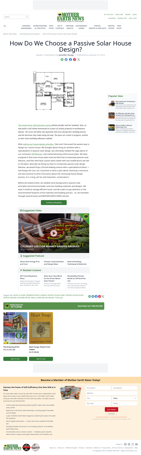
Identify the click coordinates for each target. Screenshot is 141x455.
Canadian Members (103, 417)
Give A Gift (133, 18)
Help (136, 448)
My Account (108, 14)
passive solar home (56, 295)
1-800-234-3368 (97, 306)
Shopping (112, 18)
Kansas (43, 295)
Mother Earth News (10, 34)
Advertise (89, 448)
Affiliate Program (71, 448)
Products (82, 448)
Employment (129, 448)
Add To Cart (15, 359)
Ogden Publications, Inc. (129, 451)
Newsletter (122, 18)
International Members (119, 417)
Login (134, 14)
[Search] (27, 17)
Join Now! (119, 14)
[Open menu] (4, 26)
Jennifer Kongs (66, 55)
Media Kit (97, 448)
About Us (53, 448)
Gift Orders (111, 414)
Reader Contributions (20, 298)
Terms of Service (117, 448)
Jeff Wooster (37, 154)
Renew (127, 14)
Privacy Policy (106, 448)
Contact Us (61, 448)
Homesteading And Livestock (30, 34)
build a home (19, 295)
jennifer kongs (33, 295)
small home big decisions (42, 298)
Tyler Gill (59, 298)
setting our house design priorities (38, 144)
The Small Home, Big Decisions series (34, 125)
